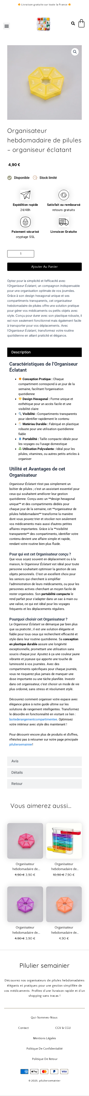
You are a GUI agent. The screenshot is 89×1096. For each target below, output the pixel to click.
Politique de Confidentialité (44, 1048)
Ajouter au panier (44, 267)
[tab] (44, 352)
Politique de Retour (45, 1059)
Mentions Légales (44, 1038)
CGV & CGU (63, 1028)
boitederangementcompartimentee (33, 719)
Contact (23, 1028)
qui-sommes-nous (44, 1017)
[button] (6, 26)
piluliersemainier (20, 744)
